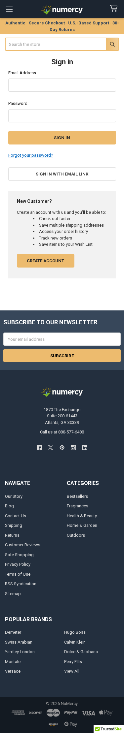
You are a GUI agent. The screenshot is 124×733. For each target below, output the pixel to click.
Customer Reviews (22, 544)
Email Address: (22, 72)
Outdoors (76, 535)
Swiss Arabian (18, 642)
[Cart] (115, 9)
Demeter (13, 632)
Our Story (13, 496)
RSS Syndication (20, 583)
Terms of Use (17, 574)
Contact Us (15, 515)
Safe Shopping (19, 554)
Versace (13, 671)
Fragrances (77, 505)
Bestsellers (77, 496)
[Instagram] (73, 448)
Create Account (45, 260)
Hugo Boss (75, 632)
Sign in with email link (62, 174)
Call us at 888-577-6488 (62, 432)
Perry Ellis (73, 661)
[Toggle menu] (9, 9)
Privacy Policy (17, 564)
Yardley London (20, 651)
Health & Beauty (82, 515)
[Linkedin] (85, 448)
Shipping (13, 525)
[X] (50, 448)
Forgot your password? (30, 155)
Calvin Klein (75, 642)
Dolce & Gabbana (81, 651)
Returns (12, 535)
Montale (13, 661)
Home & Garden (82, 525)
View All (71, 671)
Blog (9, 505)
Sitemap (13, 593)
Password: (18, 103)
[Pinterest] (62, 448)
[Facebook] (39, 448)
